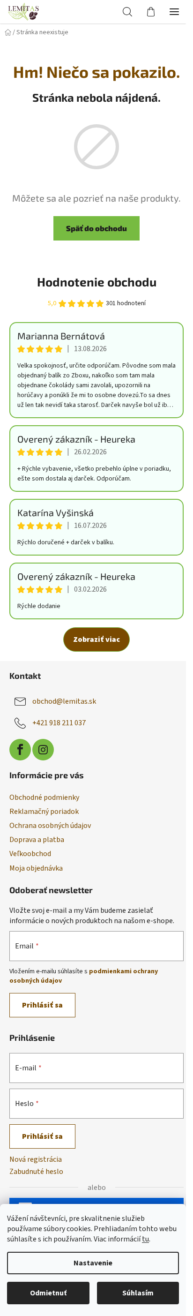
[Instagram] (43, 749)
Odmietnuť (48, 1293)
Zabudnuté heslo (36, 1171)
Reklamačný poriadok (44, 811)
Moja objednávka (36, 868)
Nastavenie (93, 1263)
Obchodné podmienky (44, 797)
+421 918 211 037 (59, 723)
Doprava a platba (36, 840)
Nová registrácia (35, 1159)
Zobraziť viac (96, 639)
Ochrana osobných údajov (50, 825)
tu (145, 1239)
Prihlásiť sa (42, 1005)
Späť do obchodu (96, 228)
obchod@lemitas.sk (64, 701)
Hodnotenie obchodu (96, 281)
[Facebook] (20, 749)
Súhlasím (138, 1293)
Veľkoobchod (30, 854)
